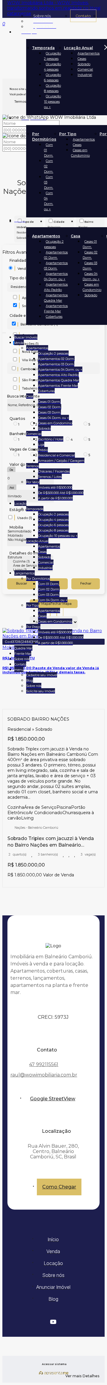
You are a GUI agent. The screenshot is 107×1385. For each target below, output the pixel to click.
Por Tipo (67, 134)
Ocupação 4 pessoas (52, 66)
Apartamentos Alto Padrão (56, 287)
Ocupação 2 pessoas (52, 56)
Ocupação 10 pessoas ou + (52, 101)
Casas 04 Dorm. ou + (91, 276)
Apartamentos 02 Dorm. (56, 255)
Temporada (43, 48)
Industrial (85, 75)
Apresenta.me (53, 1372)
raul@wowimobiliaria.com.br (43, 1075)
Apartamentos (89, 53)
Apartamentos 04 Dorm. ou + (56, 276)
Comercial (85, 69)
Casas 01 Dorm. (90, 244)
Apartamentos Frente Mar (56, 308)
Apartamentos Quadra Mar (56, 298)
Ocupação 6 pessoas (52, 77)
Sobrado (84, 64)
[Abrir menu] (4, 331)
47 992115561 (43, 1064)
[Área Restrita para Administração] (53, 1364)
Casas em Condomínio (80, 153)
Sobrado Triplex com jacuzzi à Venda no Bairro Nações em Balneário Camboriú (50, 842)
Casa (75, 236)
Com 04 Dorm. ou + (48, 201)
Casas (82, 59)
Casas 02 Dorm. (90, 255)
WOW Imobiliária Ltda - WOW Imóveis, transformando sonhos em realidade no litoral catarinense (53, 8)
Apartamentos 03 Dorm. (56, 265)
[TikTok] (53, 1328)
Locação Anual (78, 48)
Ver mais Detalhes (82, 1376)
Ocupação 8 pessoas (52, 88)
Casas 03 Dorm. (90, 265)
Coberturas (54, 317)
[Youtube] (53, 1322)
